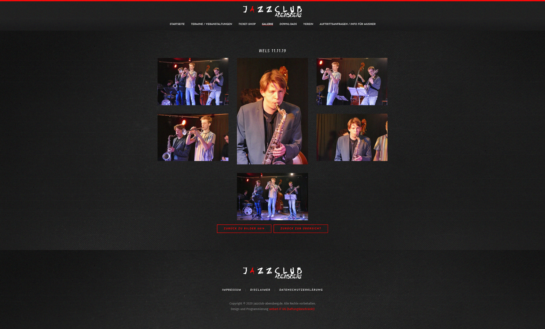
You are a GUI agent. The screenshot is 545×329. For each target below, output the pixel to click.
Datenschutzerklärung (301, 290)
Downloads (288, 24)
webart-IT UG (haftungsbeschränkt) (291, 309)
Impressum (231, 290)
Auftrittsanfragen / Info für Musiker (348, 24)
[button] (193, 81)
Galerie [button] (267, 24)
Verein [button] (308, 24)
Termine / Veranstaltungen (211, 24)
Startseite (177, 24)
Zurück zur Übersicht (300, 228)
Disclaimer (260, 290)
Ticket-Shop (246, 24)
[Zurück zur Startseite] (272, 12)
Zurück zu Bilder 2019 (244, 228)
